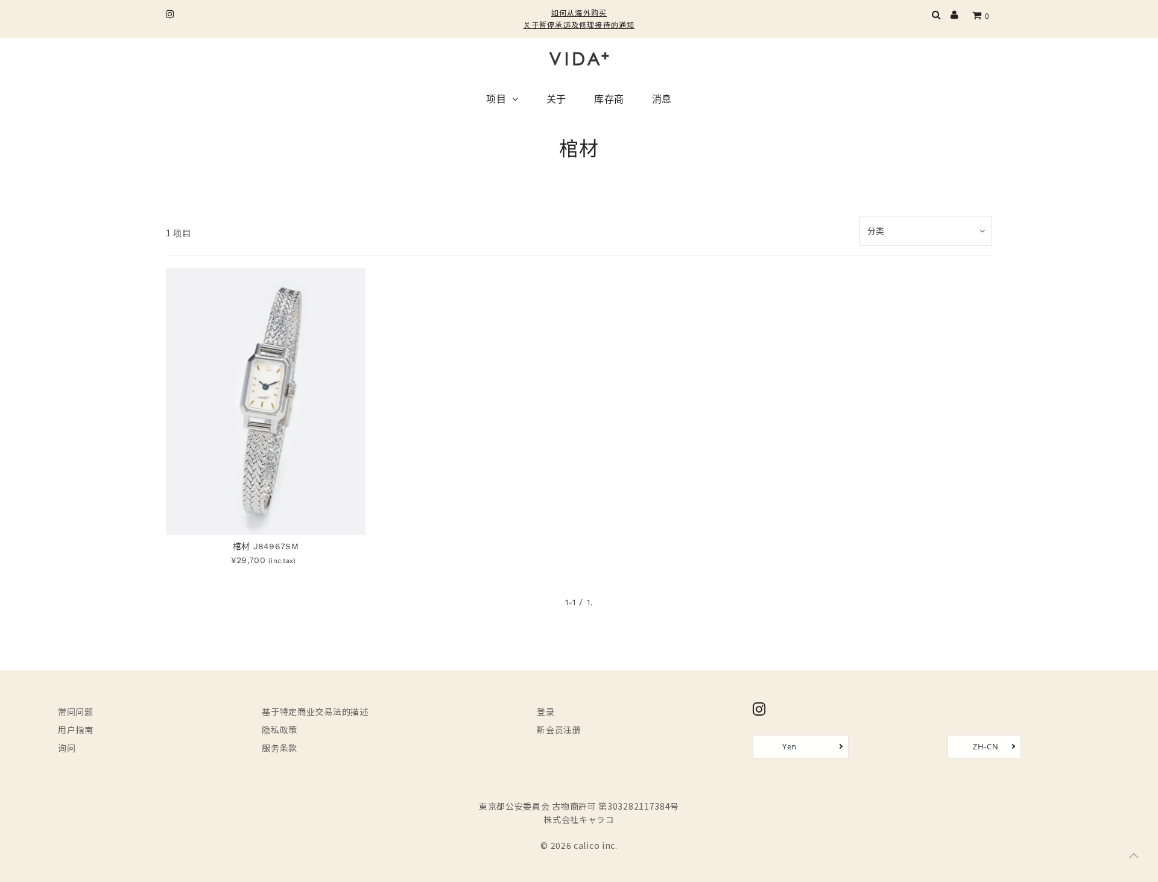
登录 (545, 711)
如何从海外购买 (579, 12)
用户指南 (75, 729)
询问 (66, 748)
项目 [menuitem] (496, 100)
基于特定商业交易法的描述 (315, 711)
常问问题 (75, 711)
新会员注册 (559, 729)
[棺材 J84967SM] (265, 401)
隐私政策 (279, 729)
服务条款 (279, 748)
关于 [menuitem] (556, 100)
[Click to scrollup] (1134, 858)
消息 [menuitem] (662, 100)
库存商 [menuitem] (609, 100)
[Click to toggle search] (936, 15)
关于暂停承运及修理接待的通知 (579, 24)
